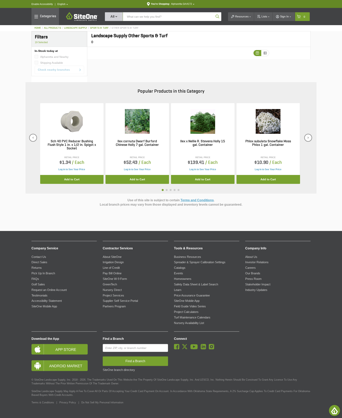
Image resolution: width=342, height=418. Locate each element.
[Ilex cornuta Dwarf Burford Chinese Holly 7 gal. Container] (137, 121)
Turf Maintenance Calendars (192, 317)
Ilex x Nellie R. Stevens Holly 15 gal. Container (202, 143)
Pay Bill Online (112, 273)
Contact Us (38, 256)
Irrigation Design (113, 262)
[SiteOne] (82, 20)
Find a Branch (113, 338)
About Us (251, 256)
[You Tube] (195, 348)
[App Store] (64, 349)
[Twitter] (185, 348)
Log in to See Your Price (71, 169)
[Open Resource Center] (334, 410)
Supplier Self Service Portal (120, 300)
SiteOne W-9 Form (115, 278)
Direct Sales (39, 262)
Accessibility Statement (46, 300)
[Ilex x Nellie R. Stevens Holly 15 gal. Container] (202, 121)
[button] (62, 4)
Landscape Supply (75, 28)
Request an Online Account (49, 290)
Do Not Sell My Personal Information (102, 402)
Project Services (113, 295)
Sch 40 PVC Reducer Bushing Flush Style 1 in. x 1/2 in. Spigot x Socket (72, 145)
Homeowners (182, 278)
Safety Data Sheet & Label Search (196, 284)
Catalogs (179, 267)
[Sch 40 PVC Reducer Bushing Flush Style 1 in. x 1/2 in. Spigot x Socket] (71, 121)
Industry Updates (256, 290)
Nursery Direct (112, 290)
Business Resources (187, 256)
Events (178, 273)
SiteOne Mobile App (44, 306)
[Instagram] (212, 348)
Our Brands (252, 273)
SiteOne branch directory (119, 369)
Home (37, 28)
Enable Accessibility (42, 4)
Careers (250, 267)
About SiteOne (112, 256)
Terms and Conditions (197, 200)
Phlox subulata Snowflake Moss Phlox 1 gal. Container (268, 143)
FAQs (35, 278)
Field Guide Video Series (190, 306)
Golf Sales (38, 284)
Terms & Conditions (42, 402)
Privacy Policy (67, 402)
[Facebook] (177, 348)
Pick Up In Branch (43, 273)
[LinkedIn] (204, 348)
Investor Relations (257, 262)
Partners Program (114, 306)
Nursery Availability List (189, 323)
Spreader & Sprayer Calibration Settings (199, 262)
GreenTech (110, 284)
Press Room (253, 278)
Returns (36, 267)
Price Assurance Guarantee (192, 295)
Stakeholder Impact (257, 284)
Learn (177, 290)
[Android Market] (64, 365)
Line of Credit (111, 267)
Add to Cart (72, 179)
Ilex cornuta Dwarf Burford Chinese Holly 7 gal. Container (137, 143)
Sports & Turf (99, 28)
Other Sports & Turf (125, 28)
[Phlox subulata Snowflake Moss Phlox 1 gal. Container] (268, 121)
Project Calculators (186, 312)
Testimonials (39, 295)
